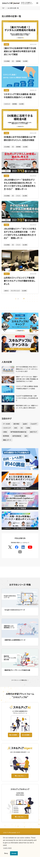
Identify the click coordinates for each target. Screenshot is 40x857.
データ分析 (6, 424)
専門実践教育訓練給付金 (18, 432)
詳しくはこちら (19, 776)
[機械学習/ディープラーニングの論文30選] (20, 658)
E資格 (28, 428)
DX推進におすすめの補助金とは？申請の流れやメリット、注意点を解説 (20, 138)
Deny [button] (6, 853)
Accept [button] (13, 853)
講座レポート (7, 440)
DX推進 (6, 44)
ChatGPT (34, 424)
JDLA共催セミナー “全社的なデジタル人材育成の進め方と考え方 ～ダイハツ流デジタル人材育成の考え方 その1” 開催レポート (20, 184)
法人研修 (25, 61)
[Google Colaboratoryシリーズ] (20, 598)
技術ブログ (33, 432)
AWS (15, 428)
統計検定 (16, 424)
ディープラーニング (15, 290)
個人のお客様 (13, 735)
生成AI (25, 424)
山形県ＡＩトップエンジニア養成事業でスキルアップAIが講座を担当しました (19, 280)
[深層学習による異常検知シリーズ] (20, 628)
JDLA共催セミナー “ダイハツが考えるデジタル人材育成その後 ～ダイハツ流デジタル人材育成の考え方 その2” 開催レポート (20, 233)
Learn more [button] (7, 848)
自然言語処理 (16, 436)
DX (13, 61)
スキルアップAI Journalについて (11, 832)
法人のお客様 (25, 735)
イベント (18, 195)
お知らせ (7, 274)
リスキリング (7, 104)
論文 (26, 436)
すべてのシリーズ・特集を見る (19, 680)
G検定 (5, 432)
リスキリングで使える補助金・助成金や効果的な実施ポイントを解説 (20, 96)
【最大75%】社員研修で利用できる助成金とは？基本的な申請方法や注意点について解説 (20, 51)
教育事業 (18, 61)
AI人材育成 (6, 61)
